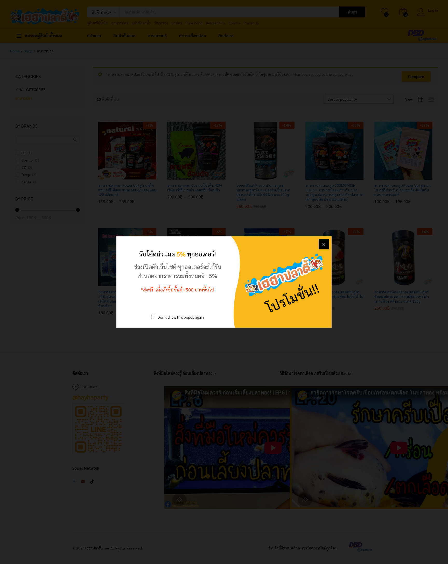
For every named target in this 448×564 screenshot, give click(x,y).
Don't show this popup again (181, 317)
